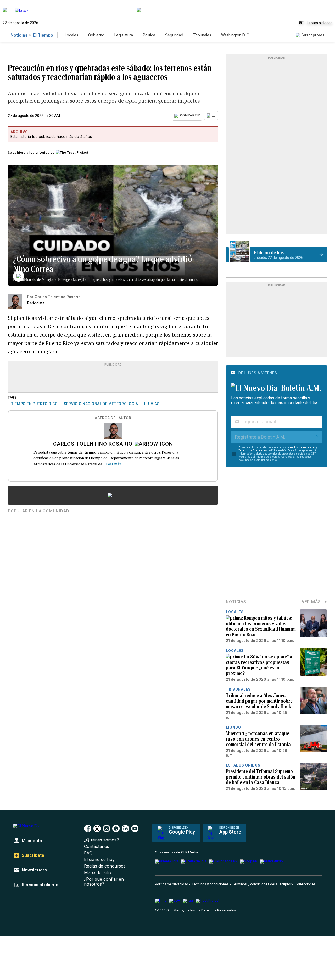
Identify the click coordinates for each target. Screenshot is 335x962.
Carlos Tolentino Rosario (92, 444)
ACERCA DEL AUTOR (113, 418)
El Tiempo (43, 35)
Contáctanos (96, 846)
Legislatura (123, 35)
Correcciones (305, 884)
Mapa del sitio (97, 872)
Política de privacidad (171, 884)
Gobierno (96, 35)
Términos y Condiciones (253, 450)
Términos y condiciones (210, 884)
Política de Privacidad (303, 447)
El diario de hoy (99, 859)
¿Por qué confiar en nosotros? (104, 882)
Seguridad (174, 35)
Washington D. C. (235, 35)
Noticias (18, 35)
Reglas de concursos (105, 866)
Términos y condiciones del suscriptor (261, 884)
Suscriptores (313, 35)
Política (149, 35)
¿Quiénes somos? (101, 839)
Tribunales (202, 35)
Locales (71, 35)
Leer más (113, 463)
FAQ (88, 853)
